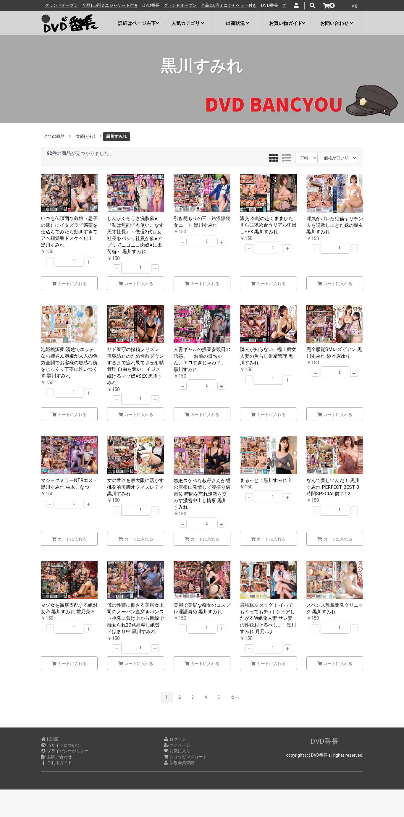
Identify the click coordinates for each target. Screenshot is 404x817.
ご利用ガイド (59, 762)
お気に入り (179, 750)
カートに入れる (71, 283)
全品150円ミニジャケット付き (86, 5)
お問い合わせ (59, 756)
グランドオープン (156, 5)
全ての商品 (54, 136)
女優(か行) (85, 136)
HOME (52, 739)
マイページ (179, 745)
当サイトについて (63, 745)
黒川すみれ (116, 136)
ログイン (177, 739)
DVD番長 (325, 741)
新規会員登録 (181, 762)
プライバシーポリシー (67, 750)
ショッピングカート (188, 756)
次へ (234, 697)
